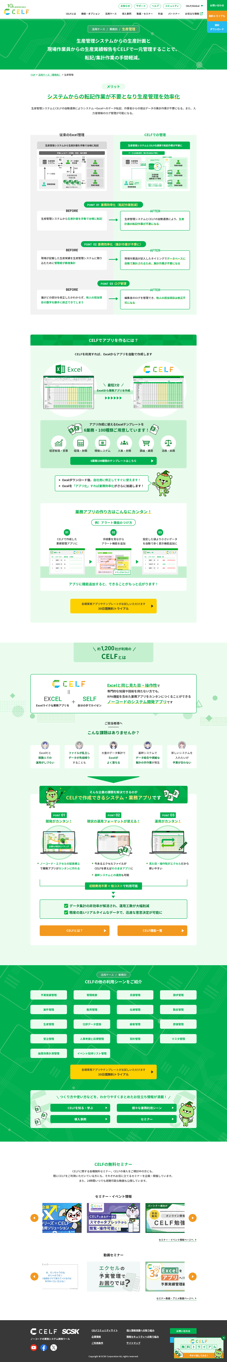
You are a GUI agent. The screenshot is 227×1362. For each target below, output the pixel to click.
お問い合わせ (217, 5)
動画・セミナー (145, 13)
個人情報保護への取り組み (140, 1330)
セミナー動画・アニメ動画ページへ (175, 1298)
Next (193, 1218)
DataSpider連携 (117, 1)
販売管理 (92, 1010)
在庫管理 (135, 1010)
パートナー (174, 13)
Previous (34, 1218)
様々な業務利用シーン (147, 1108)
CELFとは (71, 13)
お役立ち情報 (192, 13)
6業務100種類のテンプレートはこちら (113, 461)
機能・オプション (90, 13)
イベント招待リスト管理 (92, 1053)
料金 (160, 13)
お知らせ (125, 5)
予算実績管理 (49, 995)
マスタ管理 (178, 1039)
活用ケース (111, 13)
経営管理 (148, 2)
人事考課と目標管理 (92, 1039)
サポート (141, 5)
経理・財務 (41, 2)
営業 (59, 2)
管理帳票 (92, 995)
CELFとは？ (74, 930)
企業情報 (96, 1336)
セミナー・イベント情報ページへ (176, 1239)
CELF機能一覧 (152, 930)
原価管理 (178, 1024)
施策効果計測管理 (48, 1053)
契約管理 (135, 1039)
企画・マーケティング (174, 2)
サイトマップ (133, 1343)
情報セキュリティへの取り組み (142, 1336)
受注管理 (48, 1039)
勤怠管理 (178, 1010)
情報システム (106, 2)
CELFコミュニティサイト (105, 1330)
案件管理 (48, 1010)
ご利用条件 (97, 1343)
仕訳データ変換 (92, 1024)
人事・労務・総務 (80, 2)
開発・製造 (128, 2)
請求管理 (178, 995)
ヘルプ (155, 5)
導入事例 (126, 13)
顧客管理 (135, 1024)
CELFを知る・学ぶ (80, 1108)
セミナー (147, 1119)
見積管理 (135, 995)
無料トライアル (217, 16)
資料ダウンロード (217, 27)
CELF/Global (192, 5)
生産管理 (48, 1024)
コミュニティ (172, 5)
